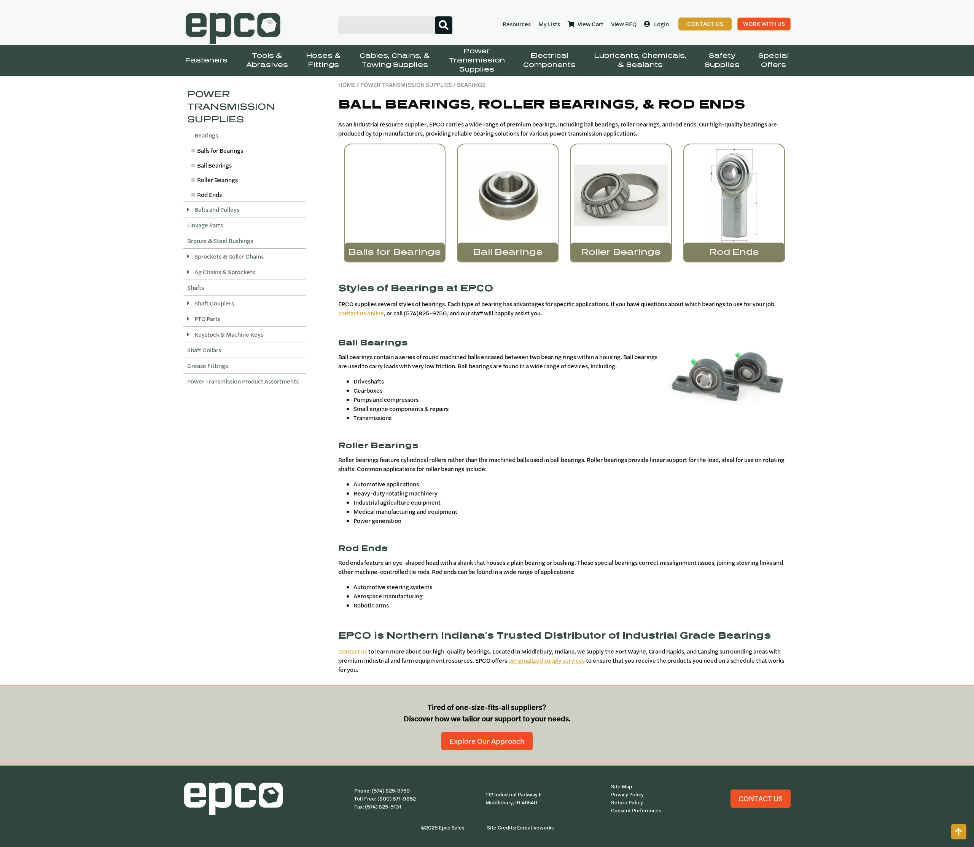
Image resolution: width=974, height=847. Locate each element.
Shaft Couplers (213, 303)
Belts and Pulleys (216, 209)
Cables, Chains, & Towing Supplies (395, 60)
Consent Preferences (636, 810)
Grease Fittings (207, 365)
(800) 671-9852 (396, 798)
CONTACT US (760, 798)
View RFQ (624, 24)
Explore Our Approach (487, 740)
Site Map (621, 786)
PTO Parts (206, 319)
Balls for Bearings (220, 150)
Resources (517, 24)
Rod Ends (209, 194)
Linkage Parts (205, 225)
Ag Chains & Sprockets (224, 272)
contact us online (361, 313)
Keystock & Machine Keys (228, 334)
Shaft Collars (204, 350)
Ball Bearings (214, 165)
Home (346, 84)
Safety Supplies (722, 60)
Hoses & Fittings (323, 60)
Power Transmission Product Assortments (243, 381)
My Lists (549, 24)
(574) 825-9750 (391, 790)
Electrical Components (549, 60)
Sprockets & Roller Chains (228, 256)
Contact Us (705, 23)
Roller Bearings (217, 180)
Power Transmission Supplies (477, 60)
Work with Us (764, 23)
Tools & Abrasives (267, 60)
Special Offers (773, 60)
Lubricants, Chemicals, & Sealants (640, 60)
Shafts (195, 287)
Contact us (352, 651)
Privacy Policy (627, 794)
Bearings (205, 135)
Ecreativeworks (535, 827)
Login (661, 24)
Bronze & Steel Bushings (220, 241)
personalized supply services (546, 660)
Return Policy (627, 802)
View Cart (590, 24)
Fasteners (206, 60)
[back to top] (958, 831)
